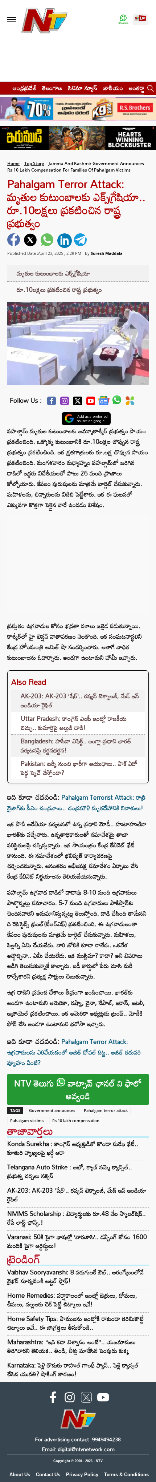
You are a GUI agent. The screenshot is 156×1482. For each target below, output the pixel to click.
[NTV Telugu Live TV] (140, 20)
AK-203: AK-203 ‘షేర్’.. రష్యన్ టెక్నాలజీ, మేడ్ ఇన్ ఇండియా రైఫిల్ (80, 700)
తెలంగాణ (52, 88)
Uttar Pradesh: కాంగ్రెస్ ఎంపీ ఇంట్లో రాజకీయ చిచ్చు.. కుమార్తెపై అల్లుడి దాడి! (74, 723)
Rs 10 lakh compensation (75, 1120)
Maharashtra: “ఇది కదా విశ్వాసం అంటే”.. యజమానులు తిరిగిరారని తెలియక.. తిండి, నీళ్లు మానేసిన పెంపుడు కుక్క (71, 1346)
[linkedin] (64, 240)
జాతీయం (113, 88)
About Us (19, 1474)
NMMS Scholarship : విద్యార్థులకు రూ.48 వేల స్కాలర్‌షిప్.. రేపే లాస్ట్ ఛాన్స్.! (76, 1218)
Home (13, 163)
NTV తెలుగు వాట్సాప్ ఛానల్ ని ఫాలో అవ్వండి (78, 1089)
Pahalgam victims (27, 1120)
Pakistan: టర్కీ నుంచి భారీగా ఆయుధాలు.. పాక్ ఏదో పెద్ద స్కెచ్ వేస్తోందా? (79, 768)
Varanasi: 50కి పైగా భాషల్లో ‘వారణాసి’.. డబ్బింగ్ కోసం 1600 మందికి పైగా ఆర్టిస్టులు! (77, 1241)
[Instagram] (64, 403)
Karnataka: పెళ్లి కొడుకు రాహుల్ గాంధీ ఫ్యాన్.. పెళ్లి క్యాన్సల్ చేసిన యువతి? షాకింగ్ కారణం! (73, 1369)
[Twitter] (77, 403)
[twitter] (31, 240)
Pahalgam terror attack (106, 1110)
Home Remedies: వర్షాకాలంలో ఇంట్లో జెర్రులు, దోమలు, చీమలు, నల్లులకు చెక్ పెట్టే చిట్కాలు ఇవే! (72, 1299)
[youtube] (103, 1398)
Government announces (52, 1110)
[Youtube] (90, 403)
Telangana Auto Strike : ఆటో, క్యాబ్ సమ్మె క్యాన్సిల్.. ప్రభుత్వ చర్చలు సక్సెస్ (69, 1171)
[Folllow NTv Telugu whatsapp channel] (123, 20)
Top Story (34, 163)
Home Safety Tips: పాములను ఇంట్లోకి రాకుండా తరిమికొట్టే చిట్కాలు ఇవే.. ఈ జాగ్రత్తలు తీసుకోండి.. (75, 1323)
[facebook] (14, 240)
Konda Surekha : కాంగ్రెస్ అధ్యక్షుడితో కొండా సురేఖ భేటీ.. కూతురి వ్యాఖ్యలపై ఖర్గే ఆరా (72, 1148)
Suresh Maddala (107, 253)
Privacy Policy (82, 1474)
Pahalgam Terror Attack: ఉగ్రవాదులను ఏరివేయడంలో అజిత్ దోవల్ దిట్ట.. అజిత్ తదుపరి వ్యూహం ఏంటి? (74, 1052)
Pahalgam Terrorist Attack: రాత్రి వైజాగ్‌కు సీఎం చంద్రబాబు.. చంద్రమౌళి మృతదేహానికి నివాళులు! (76, 802)
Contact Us (48, 1474)
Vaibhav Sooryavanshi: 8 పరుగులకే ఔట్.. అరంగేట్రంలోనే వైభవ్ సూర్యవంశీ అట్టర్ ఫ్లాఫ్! (75, 1276)
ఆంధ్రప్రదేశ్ (24, 88)
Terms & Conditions (126, 1474)
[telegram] (81, 240)
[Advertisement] (78, 560)
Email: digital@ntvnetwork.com (78, 1449)
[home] (4, 88)
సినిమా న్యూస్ (82, 88)
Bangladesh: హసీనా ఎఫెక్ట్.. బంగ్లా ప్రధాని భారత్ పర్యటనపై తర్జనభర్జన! (76, 745)
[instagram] (69, 1398)
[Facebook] (51, 403)
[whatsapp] (48, 240)
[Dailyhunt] (130, 402)
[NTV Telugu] (44, 20)
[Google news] (104, 402)
